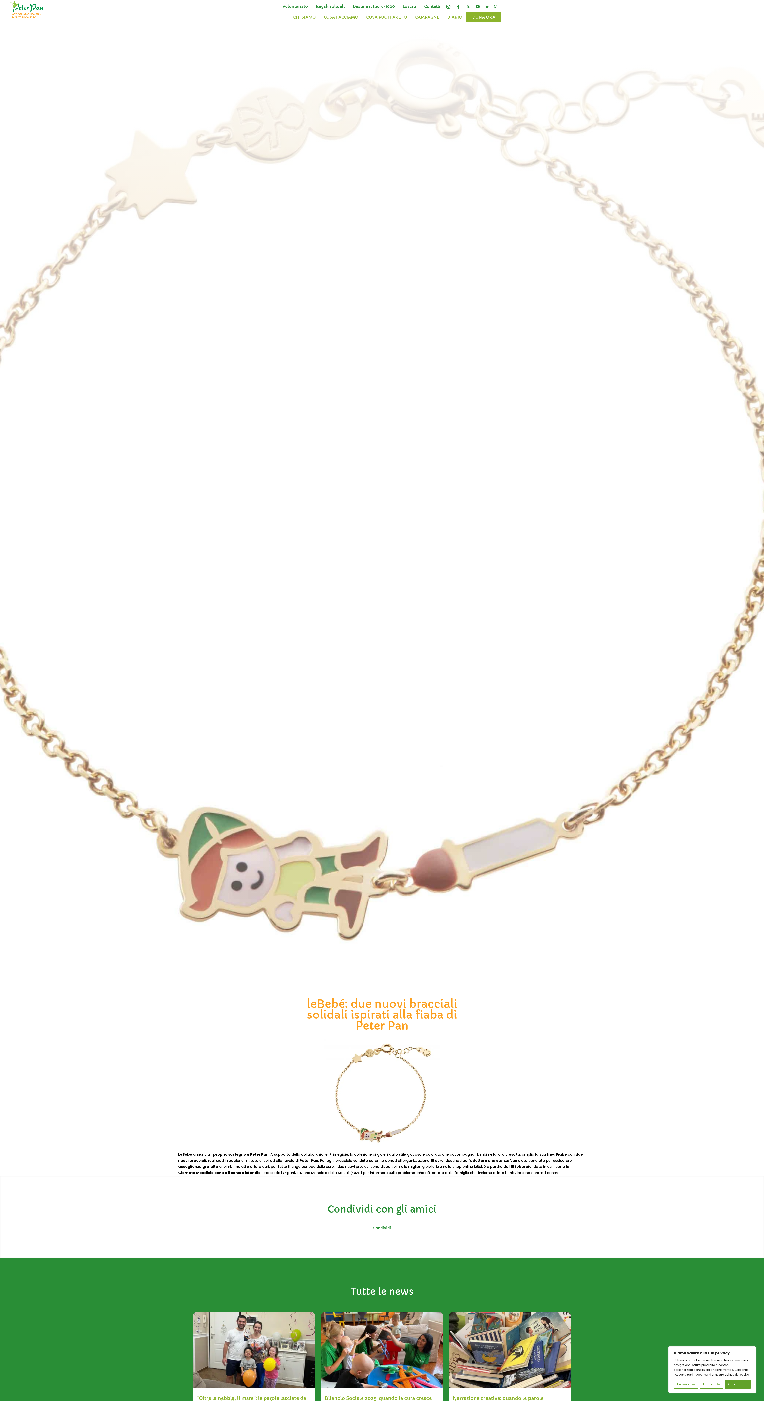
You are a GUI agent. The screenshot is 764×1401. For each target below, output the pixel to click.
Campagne (427, 17)
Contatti (432, 6)
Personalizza (686, 1384)
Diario (454, 17)
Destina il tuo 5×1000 (374, 6)
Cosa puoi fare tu (386, 17)
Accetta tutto (738, 1384)
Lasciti (409, 6)
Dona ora (483, 17)
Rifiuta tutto (711, 1384)
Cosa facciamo (341, 17)
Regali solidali (330, 6)
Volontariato (295, 6)
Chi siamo (304, 17)
